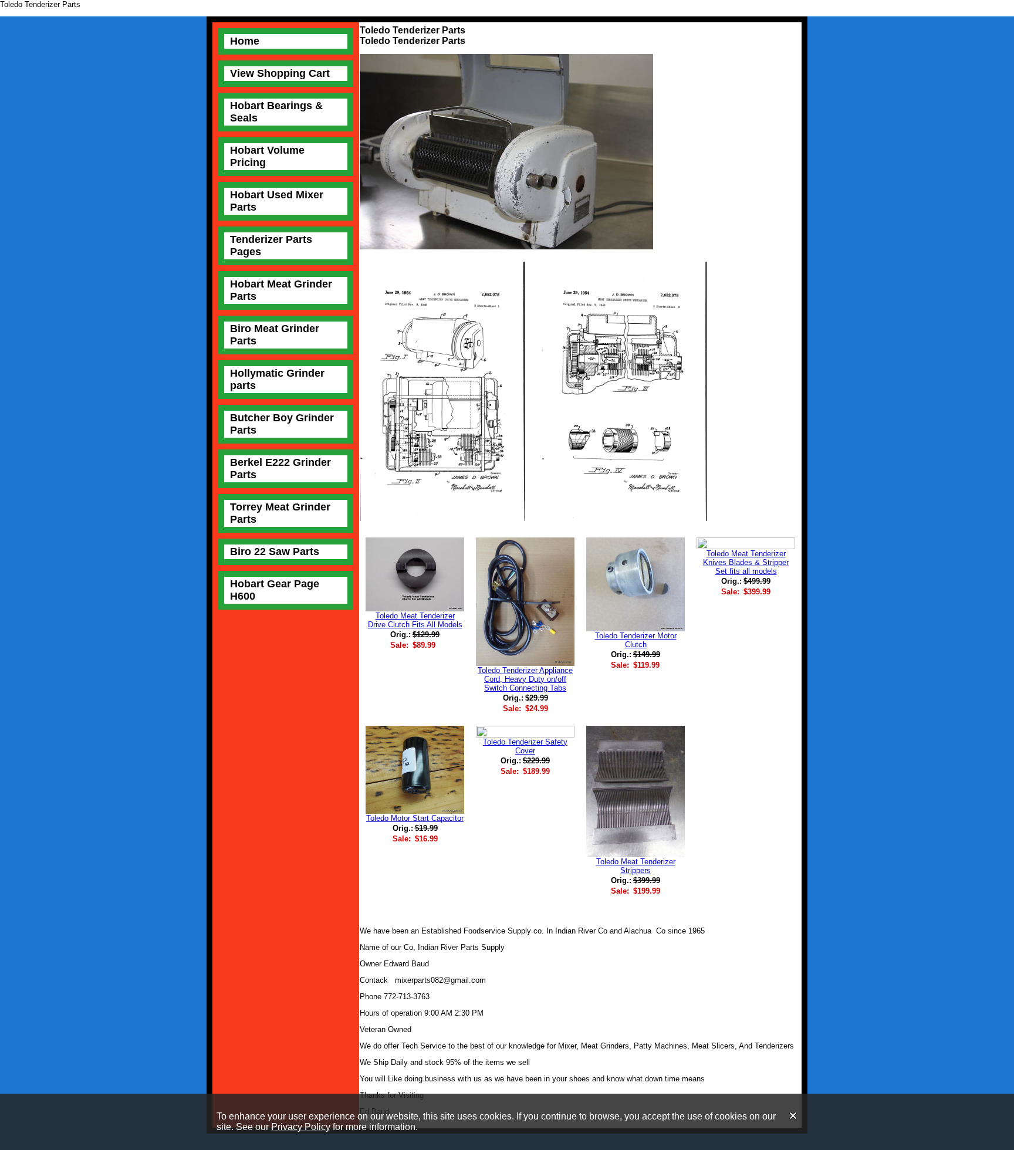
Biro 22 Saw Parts (274, 551)
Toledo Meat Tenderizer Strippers (635, 866)
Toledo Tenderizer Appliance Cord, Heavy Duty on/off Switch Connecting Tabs (525, 679)
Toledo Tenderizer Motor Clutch (636, 640)
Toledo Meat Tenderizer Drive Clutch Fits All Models (415, 620)
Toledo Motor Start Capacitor (415, 818)
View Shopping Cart (280, 73)
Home (244, 41)
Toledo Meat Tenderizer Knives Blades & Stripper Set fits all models (746, 562)
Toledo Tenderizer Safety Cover (525, 746)
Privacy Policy (300, 1127)
